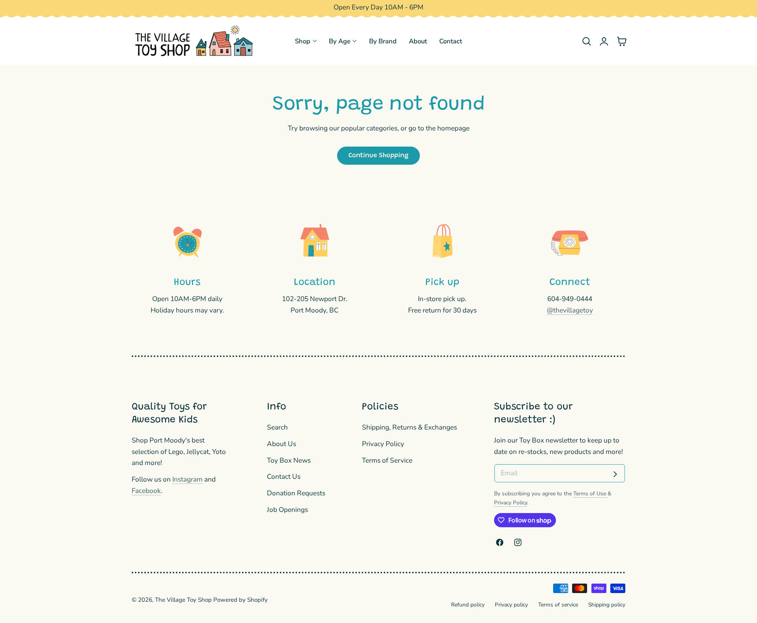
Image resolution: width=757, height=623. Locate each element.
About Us (281, 443)
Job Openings (287, 509)
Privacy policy (511, 604)
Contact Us (283, 477)
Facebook (146, 490)
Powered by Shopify (240, 600)
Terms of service (558, 604)
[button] (586, 41)
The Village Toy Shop (183, 600)
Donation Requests (296, 493)
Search (277, 427)
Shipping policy (606, 604)
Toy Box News (289, 460)
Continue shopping (378, 155)
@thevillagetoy (570, 310)
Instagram (187, 479)
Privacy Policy (383, 443)
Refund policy (468, 604)
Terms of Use (590, 493)
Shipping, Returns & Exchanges (409, 427)
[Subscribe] (615, 474)
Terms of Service (387, 460)
